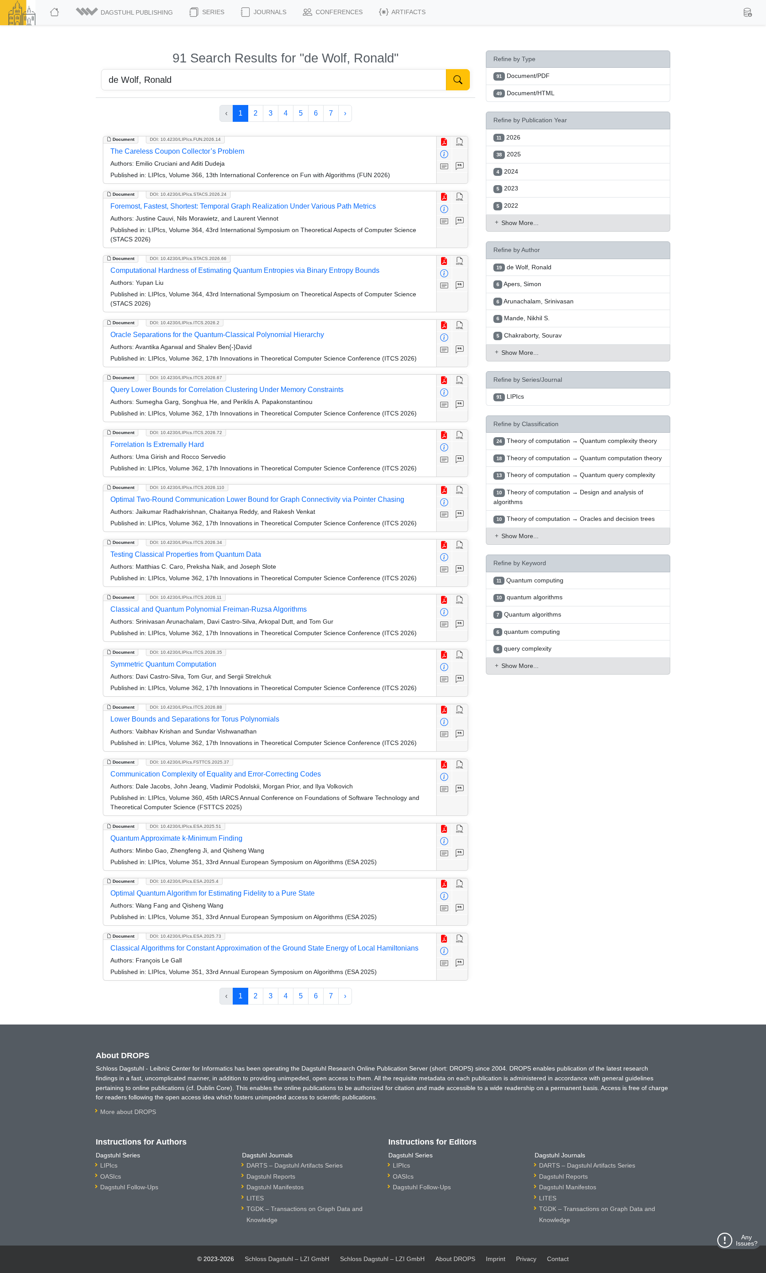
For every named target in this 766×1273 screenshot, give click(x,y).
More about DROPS (128, 1111)
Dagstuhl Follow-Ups (129, 1187)
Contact (558, 1258)
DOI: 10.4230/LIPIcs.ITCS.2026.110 (187, 487)
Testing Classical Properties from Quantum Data (185, 554)
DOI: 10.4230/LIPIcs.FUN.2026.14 (185, 139)
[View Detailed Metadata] (444, 155)
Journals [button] (269, 12)
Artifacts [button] (408, 12)
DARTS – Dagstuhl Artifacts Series (294, 1165)
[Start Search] (458, 79)
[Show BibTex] (460, 167)
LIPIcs (108, 1165)
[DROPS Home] (55, 12)
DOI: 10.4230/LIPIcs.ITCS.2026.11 (186, 597)
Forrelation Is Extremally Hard (157, 444)
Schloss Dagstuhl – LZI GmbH (287, 1258)
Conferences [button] (338, 12)
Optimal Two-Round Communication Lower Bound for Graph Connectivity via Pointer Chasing (257, 499)
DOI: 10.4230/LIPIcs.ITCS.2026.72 (186, 432)
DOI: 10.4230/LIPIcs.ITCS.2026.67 (186, 377)
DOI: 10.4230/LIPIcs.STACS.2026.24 (188, 194)
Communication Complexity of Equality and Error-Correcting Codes (215, 774)
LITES (255, 1198)
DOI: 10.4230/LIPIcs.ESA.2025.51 (185, 826)
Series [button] (212, 12)
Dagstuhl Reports (270, 1176)
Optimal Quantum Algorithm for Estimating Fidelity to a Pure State (212, 893)
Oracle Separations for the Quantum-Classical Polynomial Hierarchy (217, 334)
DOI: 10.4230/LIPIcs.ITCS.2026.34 (186, 542)
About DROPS (455, 1258)
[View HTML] (460, 142)
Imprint (495, 1258)
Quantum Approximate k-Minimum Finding (176, 838)
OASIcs (110, 1176)
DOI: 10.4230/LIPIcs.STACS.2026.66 (188, 258)
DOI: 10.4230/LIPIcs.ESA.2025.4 (184, 881)
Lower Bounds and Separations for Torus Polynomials (194, 719)
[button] (125, 12)
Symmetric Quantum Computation (163, 664)
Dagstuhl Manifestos (275, 1187)
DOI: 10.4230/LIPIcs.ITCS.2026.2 (184, 322)
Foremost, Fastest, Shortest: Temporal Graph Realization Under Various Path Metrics (243, 206)
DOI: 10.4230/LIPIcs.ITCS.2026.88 (186, 707)
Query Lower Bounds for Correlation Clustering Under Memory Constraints (227, 389)
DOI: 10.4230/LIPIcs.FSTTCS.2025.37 (189, 762)
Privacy (526, 1258)
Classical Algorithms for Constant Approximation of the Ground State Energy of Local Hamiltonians (264, 948)
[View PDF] (444, 142)
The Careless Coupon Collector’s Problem (177, 151)
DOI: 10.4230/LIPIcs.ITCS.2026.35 (186, 652)
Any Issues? (747, 1240)
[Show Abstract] (444, 167)
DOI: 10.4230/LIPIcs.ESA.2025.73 (185, 936)
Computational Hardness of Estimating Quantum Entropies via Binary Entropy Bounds (244, 270)
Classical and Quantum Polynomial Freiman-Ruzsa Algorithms (208, 609)
